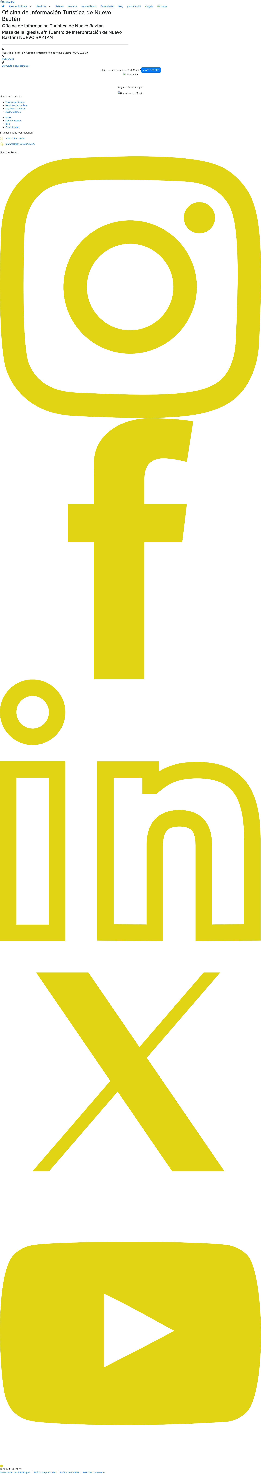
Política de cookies (69, 1472)
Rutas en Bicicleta (18, 6)
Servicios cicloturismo (16, 105)
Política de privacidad (45, 1472)
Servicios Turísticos (15, 108)
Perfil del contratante (94, 1472)
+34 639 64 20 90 (15, 138)
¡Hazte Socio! (134, 6)
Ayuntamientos (89, 6)
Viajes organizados (15, 102)
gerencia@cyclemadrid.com (20, 143)
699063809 (8, 59)
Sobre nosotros (13, 120)
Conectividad (107, 6)
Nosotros (72, 6)
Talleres (60, 6)
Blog (120, 6)
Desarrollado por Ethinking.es (15, 1472)
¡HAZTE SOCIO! (151, 70)
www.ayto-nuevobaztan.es (15, 65)
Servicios (41, 6)
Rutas (8, 117)
